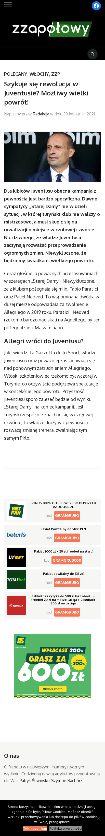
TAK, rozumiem (35, 828)
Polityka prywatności (65, 828)
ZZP (55, 74)
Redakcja (41, 113)
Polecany (15, 74)
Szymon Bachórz (66, 780)
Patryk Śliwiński (34, 780)
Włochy (39, 74)
